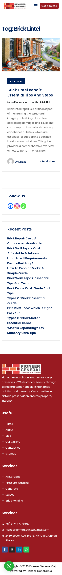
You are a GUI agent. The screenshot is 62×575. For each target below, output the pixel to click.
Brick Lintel (16, 81)
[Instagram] (17, 206)
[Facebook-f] (5, 549)
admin (22, 161)
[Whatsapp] (23, 206)
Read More (48, 161)
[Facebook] (10, 206)
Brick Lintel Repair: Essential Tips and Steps (30, 93)
